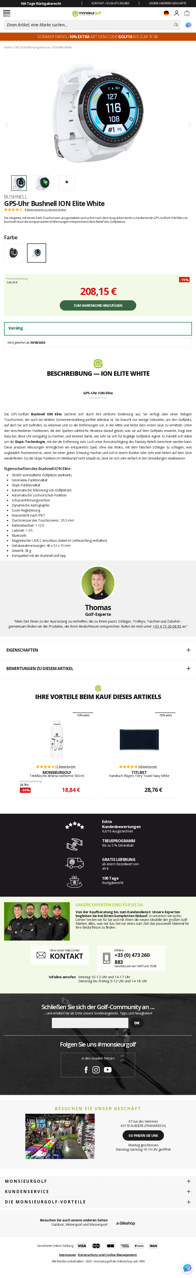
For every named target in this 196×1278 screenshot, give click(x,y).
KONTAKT (66, 956)
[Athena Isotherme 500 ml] (57, 739)
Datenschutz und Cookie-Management (107, 1255)
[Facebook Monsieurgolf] (86, 1068)
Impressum (67, 1255)
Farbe (10, 237)
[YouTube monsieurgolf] (108, 1068)
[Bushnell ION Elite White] (98, 113)
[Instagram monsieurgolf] (96, 1068)
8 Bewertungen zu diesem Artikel (45, 209)
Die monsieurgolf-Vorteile (45, 1202)
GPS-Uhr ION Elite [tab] (98, 392)
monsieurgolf (26, 1181)
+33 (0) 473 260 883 (132, 958)
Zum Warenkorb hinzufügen (98, 305)
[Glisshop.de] (125, 1223)
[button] (98, 650)
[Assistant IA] (188, 25)
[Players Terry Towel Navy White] (139, 739)
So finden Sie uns (143, 1135)
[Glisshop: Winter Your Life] (86, 13)
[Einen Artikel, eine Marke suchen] (176, 25)
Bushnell (15, 196)
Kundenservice (27, 1191)
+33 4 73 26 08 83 (167, 626)
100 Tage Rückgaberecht (41, 3)
